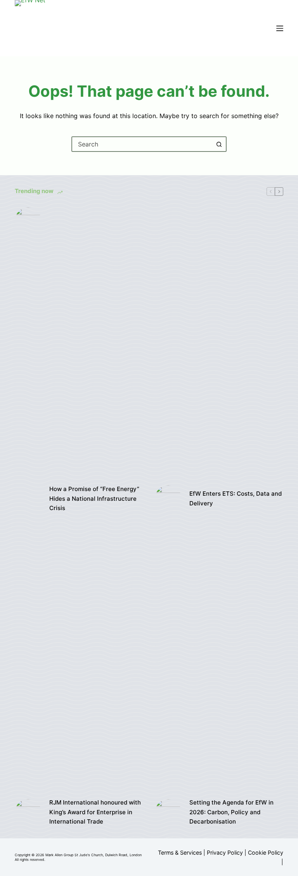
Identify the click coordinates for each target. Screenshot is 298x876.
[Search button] (219, 144)
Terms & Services (180, 852)
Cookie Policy (265, 852)
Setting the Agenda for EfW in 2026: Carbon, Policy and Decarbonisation (231, 812)
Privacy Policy (225, 852)
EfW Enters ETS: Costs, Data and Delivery (235, 498)
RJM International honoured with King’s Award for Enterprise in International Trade (95, 812)
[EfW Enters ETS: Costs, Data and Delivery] (168, 498)
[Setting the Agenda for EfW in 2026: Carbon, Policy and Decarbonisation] (168, 812)
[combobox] (142, 144)
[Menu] (279, 28)
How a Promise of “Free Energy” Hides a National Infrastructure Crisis (94, 498)
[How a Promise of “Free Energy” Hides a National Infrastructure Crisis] (28, 498)
